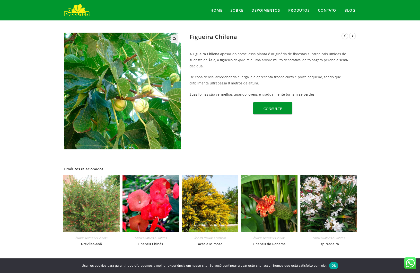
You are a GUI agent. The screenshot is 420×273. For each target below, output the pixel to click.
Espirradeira (329, 244)
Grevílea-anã (91, 244)
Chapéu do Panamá (269, 244)
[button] (174, 39)
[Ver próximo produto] (352, 36)
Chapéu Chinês (150, 244)
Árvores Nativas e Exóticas (91, 238)
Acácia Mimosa (210, 244)
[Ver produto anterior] (344, 36)
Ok (334, 265)
